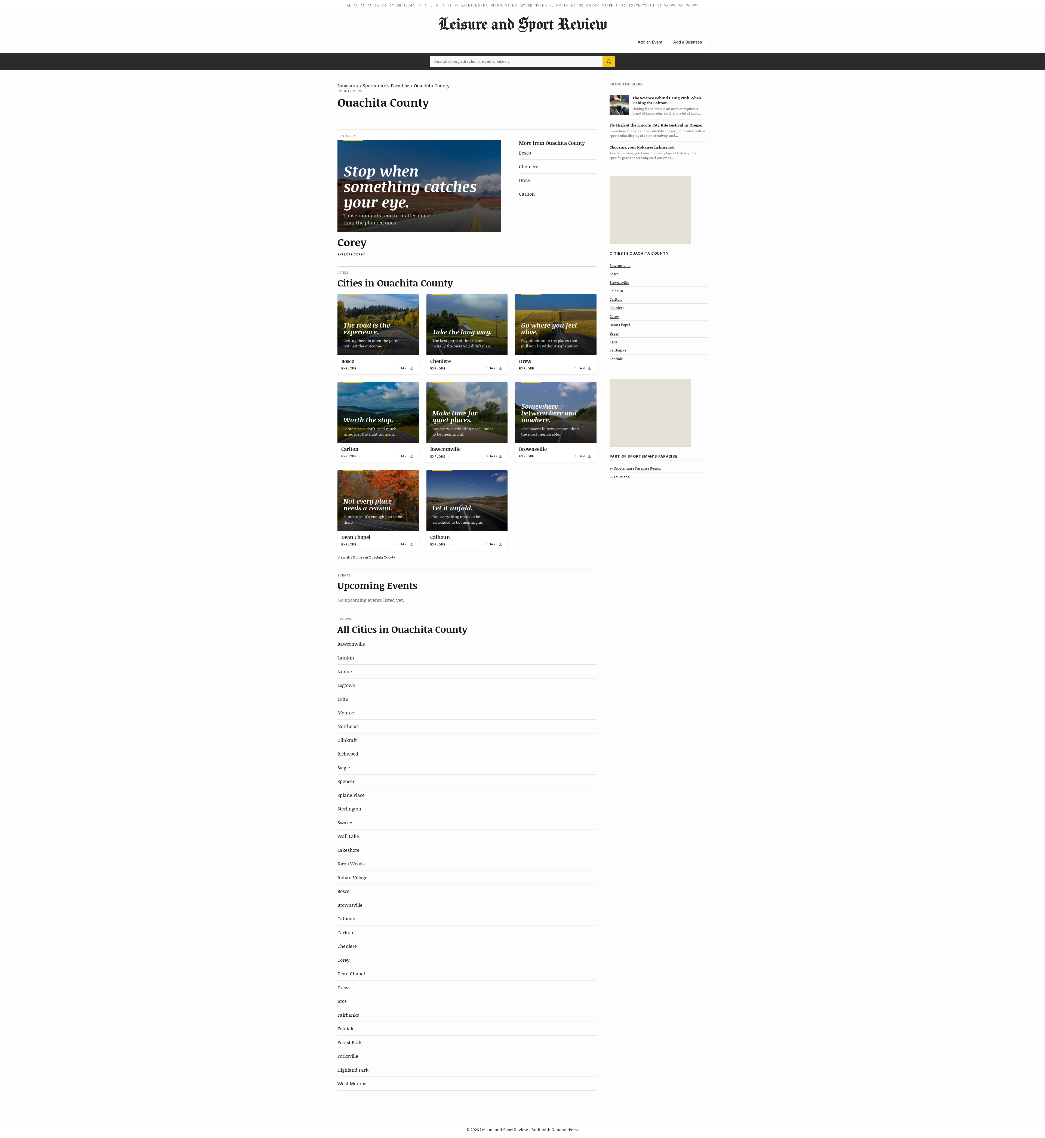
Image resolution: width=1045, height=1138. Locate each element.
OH (588, 5)
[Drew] (556, 324)
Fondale (346, 1028)
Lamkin (345, 657)
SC (624, 5)
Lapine (344, 671)
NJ (551, 5)
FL (406, 5)
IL (431, 5)
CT (391, 5)
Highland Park (352, 1069)
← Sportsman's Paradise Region (636, 468)
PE (611, 5)
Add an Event (650, 42)
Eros (342, 1001)
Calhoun (440, 537)
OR (604, 5)
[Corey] (419, 186)
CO (384, 5)
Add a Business (687, 42)
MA (485, 5)
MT (522, 5)
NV (537, 5)
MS (507, 5)
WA (673, 5)
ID (425, 5)
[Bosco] (378, 324)
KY (456, 5)
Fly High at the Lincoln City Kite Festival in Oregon (656, 125)
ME (470, 5)
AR (370, 5)
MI (492, 5)
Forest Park (349, 1042)
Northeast (348, 726)
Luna (342, 698)
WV (681, 5)
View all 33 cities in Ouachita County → (368, 557)
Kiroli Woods (351, 863)
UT (652, 5)
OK (596, 5)
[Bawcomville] (467, 412)
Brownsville (533, 448)
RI (617, 5)
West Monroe (351, 1083)
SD (631, 5)
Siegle (343, 767)
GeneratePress (565, 1130)
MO (515, 5)
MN (499, 5)
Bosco (525, 152)
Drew (524, 180)
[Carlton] (378, 412)
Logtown (346, 685)
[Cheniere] (467, 324)
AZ (363, 5)
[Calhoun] (467, 500)
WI (688, 5)
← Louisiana (620, 476)
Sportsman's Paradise (386, 85)
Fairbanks (348, 1014)
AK (356, 5)
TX (645, 5)
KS (449, 5)
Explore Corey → (353, 254)
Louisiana (347, 85)
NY (566, 5)
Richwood (347, 753)
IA (443, 5)
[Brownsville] (556, 412)
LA (463, 5)
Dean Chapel (355, 537)
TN (638, 5)
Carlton (527, 193)
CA (376, 5)
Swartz (344, 822)
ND (581, 5)
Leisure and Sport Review (522, 23)
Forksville (347, 1056)
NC (573, 5)
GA (412, 5)
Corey (352, 241)
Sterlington (349, 808)
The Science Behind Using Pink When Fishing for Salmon (666, 100)
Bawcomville (445, 448)
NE (530, 5)
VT (659, 5)
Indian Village (352, 877)
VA (666, 5)
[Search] (609, 61)
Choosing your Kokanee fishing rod (642, 147)
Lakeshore (348, 850)
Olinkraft (347, 740)
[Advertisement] (650, 210)
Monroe (345, 712)
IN (437, 5)
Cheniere (528, 166)
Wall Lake (348, 836)
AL (349, 5)
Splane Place (351, 795)
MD (477, 5)
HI (419, 5)
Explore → (351, 368)
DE (399, 5)
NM (558, 5)
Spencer (346, 781)
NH (544, 5)
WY (695, 5)
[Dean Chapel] (378, 500)
